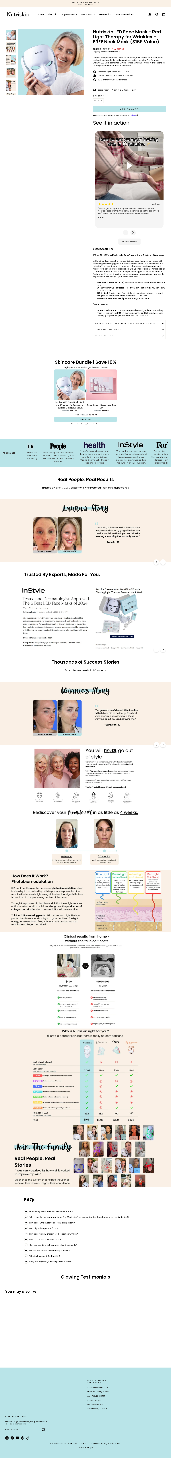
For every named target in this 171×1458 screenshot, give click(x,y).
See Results (105, 14)
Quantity (98, 96)
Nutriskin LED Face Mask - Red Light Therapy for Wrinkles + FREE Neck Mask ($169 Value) (69, 405)
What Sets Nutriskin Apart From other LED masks (125, 323)
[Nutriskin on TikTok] (27, 1438)
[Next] (163, 562)
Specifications (104, 336)
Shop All (52, 14)
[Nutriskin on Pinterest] (22, 1438)
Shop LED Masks (68, 14)
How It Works (88, 14)
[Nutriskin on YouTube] (17, 1438)
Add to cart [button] (85, 419)
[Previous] (156, 562)
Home (41, 14)
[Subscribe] (43, 1429)
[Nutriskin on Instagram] (7, 1438)
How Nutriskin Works (108, 330)
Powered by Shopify (85, 1448)
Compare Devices (124, 14)
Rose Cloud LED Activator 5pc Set (101, 406)
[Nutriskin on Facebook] (12, 1438)
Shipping (96, 52)
